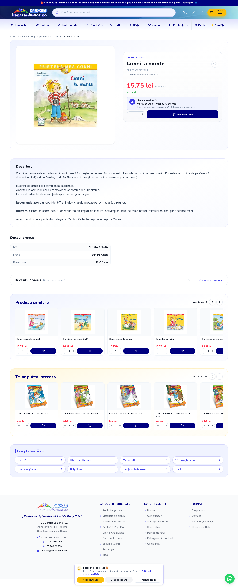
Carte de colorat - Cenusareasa (125, 413)
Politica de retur (156, 532)
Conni (58, 36)
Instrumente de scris (114, 521)
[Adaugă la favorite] (214, 64)
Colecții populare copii (39, 36)
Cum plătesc (154, 527)
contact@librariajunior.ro (54, 550)
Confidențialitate (201, 527)
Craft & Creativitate (113, 532)
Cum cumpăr (154, 515)
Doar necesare (119, 579)
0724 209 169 (54, 546)
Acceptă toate (90, 579)
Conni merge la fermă (120, 339)
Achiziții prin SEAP (157, 521)
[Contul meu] (194, 12)
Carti (22, 36)
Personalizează (147, 579)
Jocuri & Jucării (111, 543)
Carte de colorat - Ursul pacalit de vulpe (173, 415)
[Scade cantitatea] (129, 114)
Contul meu (153, 543)
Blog (105, 554)
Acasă (13, 36)
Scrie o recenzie (212, 280)
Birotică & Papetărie (114, 527)
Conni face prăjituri (165, 339)
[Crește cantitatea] (142, 114)
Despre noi (198, 510)
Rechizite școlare (112, 510)
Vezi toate (198, 302)
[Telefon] (185, 12)
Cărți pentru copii (112, 538)
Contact (196, 515)
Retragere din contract (160, 538)
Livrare (151, 510)
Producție (108, 549)
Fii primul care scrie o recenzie (142, 74)
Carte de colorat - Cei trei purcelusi (81, 413)
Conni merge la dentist (28, 339)
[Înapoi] (212, 302)
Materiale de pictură (114, 515)
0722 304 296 (54, 541)
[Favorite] (202, 12)
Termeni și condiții (202, 521)
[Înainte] (219, 302)
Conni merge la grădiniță (75, 339)
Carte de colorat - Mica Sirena (32, 413)
